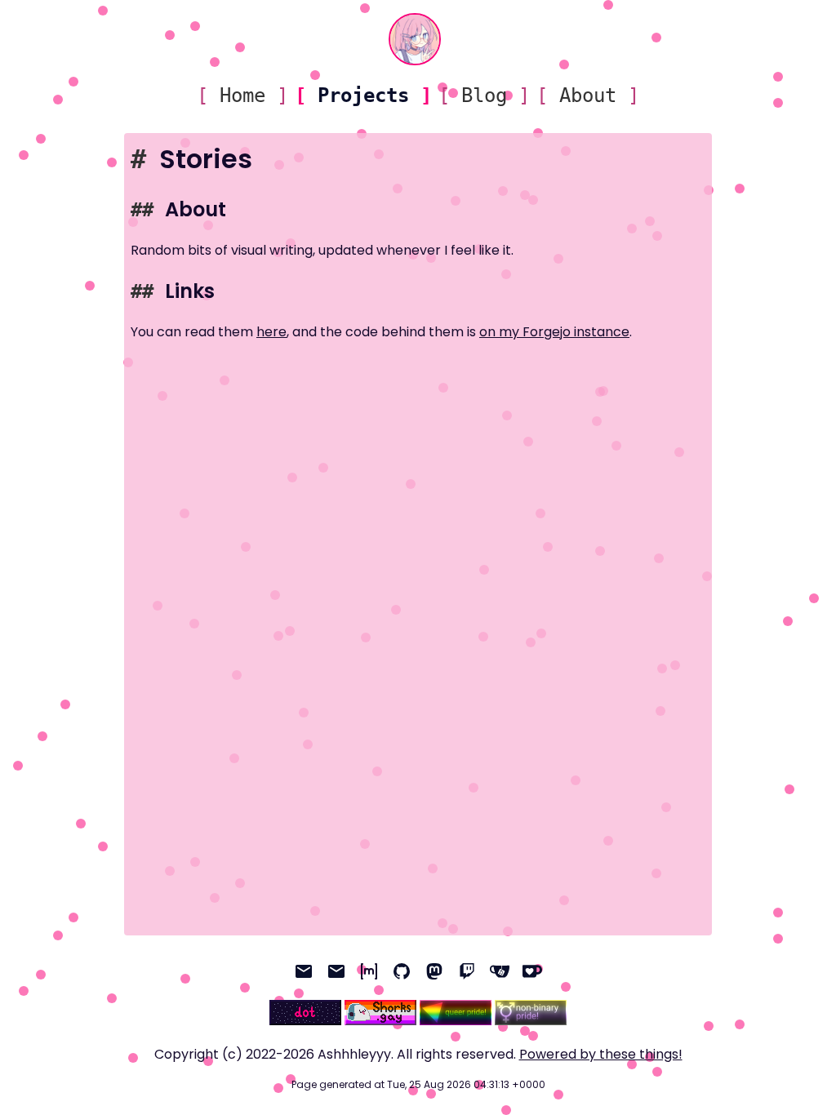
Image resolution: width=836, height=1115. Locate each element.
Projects (363, 95)
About (588, 95)
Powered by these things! (601, 1054)
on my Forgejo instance (554, 331)
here (271, 331)
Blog (484, 95)
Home (242, 95)
